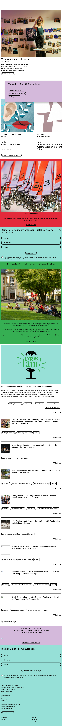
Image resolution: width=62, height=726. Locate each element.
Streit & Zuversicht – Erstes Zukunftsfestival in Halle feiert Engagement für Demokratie (35, 598)
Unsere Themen (7, 621)
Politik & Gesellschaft (45, 509)
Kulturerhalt (28, 404)
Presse (4, 713)
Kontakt (3, 701)
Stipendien (24, 458)
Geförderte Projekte (52, 407)
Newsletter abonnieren (29, 670)
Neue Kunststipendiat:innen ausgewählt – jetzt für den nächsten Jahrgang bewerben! (35, 446)
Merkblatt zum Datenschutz (22, 257)
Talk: (10, 143)
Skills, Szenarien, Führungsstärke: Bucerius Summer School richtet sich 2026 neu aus (34, 497)
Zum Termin (6, 150)
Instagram (4, 717)
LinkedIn (34, 719)
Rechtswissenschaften (41, 483)
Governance (31, 509)
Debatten (5, 509)
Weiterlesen (6, 74)
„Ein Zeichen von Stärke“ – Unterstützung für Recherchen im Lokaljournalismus (36, 522)
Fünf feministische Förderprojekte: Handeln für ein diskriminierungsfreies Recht (36, 471)
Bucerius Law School (15, 90)
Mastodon (4, 719)
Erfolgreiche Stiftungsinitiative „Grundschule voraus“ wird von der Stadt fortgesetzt (34, 547)
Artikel (36, 433)
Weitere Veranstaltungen (10, 155)
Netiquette (35, 721)
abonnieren (29, 253)
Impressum (5, 697)
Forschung (5, 483)
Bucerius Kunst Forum (16, 93)
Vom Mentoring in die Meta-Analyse (15, 60)
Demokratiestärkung (17, 509)
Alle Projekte (13, 97)
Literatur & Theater (53, 404)
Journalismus (22, 534)
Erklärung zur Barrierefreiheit (10, 705)
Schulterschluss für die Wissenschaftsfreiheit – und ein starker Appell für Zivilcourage (35, 573)
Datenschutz (5, 695)
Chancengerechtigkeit (24, 433)
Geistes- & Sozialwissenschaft (21, 483)
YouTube (34, 717)
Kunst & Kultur (39, 404)
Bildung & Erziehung (15, 404)
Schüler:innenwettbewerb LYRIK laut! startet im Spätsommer (27, 387)
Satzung (4, 699)
